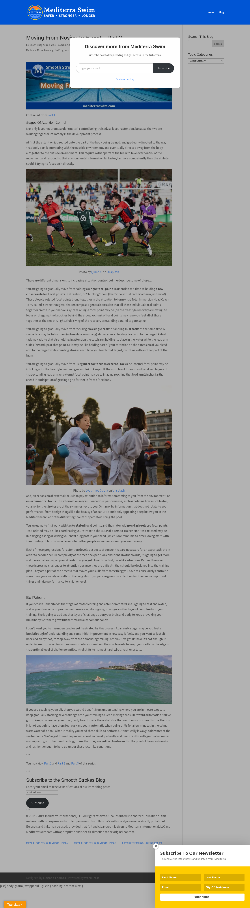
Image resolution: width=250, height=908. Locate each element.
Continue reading (125, 79)
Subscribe (164, 68)
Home (211, 12)
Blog (221, 12)
